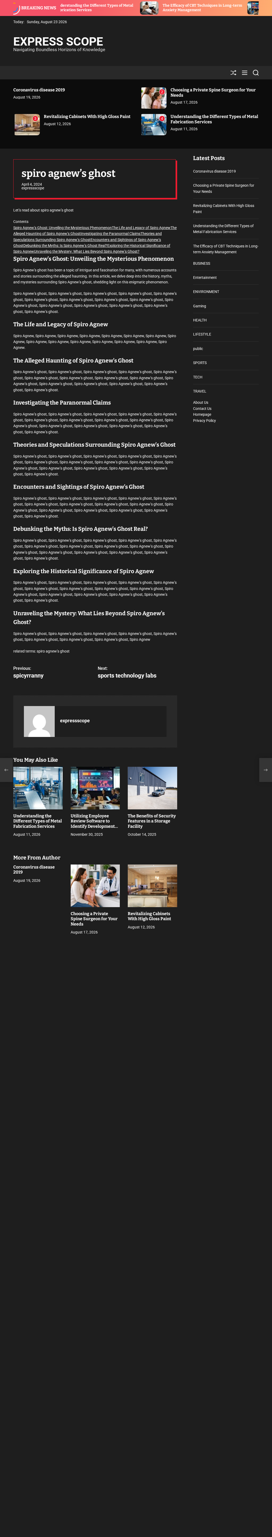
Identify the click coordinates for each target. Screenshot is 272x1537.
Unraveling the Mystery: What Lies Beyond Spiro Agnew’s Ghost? (86, 251)
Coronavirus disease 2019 (39, 89)
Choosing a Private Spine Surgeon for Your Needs (94, 918)
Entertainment (205, 277)
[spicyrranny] (6, 770)
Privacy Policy (204, 420)
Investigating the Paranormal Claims (110, 233)
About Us (200, 402)
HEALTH (200, 320)
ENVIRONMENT (206, 292)
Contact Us (202, 408)
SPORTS (200, 363)
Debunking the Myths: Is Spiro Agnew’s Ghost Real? (65, 245)
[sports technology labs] (265, 770)
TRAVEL (199, 391)
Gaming (199, 306)
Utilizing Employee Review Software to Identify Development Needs (93, 823)
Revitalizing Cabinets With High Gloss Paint (87, 116)
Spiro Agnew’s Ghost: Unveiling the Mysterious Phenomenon (62, 228)
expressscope (33, 188)
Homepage (202, 414)
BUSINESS (201, 263)
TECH (197, 377)
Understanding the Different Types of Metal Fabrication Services (37, 821)
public (198, 348)
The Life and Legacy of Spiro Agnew (141, 228)
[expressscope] (39, 721)
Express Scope (58, 41)
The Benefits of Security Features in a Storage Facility (152, 821)
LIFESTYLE (202, 334)
